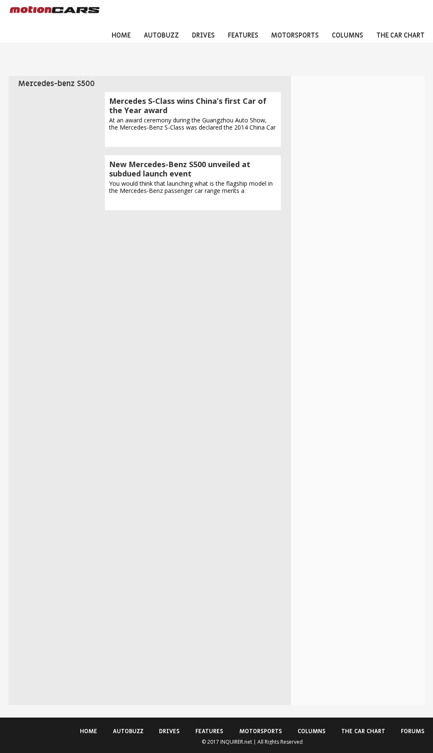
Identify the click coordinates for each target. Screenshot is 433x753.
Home (121, 35)
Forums (413, 731)
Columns (347, 35)
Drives (203, 35)
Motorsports (295, 35)
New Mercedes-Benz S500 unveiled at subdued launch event (179, 169)
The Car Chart (400, 35)
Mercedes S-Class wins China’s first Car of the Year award (187, 105)
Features (243, 35)
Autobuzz (161, 35)
